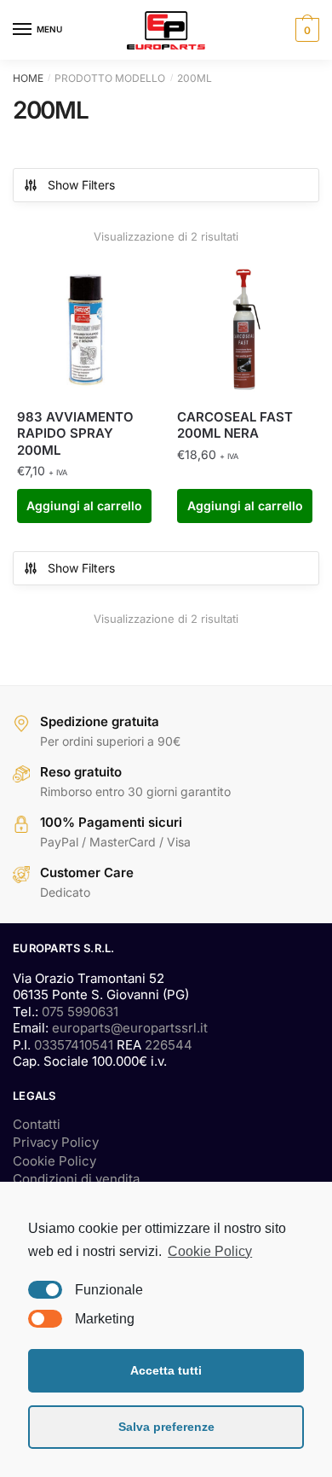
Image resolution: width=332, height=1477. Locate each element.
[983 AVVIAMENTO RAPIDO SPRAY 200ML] (84, 328)
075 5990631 (80, 1011)
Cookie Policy (54, 1161)
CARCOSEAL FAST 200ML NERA (235, 425)
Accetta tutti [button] (166, 1370)
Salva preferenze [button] (166, 1426)
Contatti (36, 1124)
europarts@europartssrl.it (130, 1028)
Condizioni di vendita (76, 1179)
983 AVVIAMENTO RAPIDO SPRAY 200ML (75, 433)
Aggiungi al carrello (84, 505)
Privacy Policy (56, 1142)
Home (28, 78)
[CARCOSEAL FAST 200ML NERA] (244, 328)
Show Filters (81, 184)
